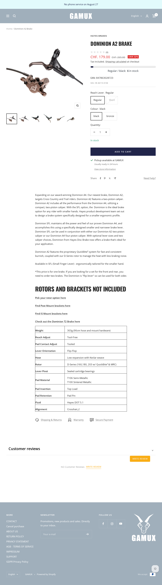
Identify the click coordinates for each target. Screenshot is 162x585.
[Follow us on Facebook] (103, 523)
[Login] (147, 16)
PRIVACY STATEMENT (17, 541)
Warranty (79, 419)
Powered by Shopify (46, 574)
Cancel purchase (15, 526)
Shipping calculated (115, 61)
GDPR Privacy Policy (17, 561)
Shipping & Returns (51, 419)
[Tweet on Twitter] (109, 178)
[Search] (14, 16)
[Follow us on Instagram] (112, 523)
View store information (105, 169)
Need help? (150, 178)
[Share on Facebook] (100, 178)
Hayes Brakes (98, 35)
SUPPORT (11, 556)
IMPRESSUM (12, 551)
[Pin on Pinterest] (105, 178)
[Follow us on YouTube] (120, 523)
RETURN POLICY (15, 536)
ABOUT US (12, 531)
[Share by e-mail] (115, 178)
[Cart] (154, 16)
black (96, 116)
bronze (110, 116)
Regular (97, 99)
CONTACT (11, 521)
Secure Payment (104, 419)
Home (9, 28)
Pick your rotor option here (50, 297)
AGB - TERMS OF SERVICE (20, 546)
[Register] (87, 534)
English (135, 15)
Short (112, 99)
